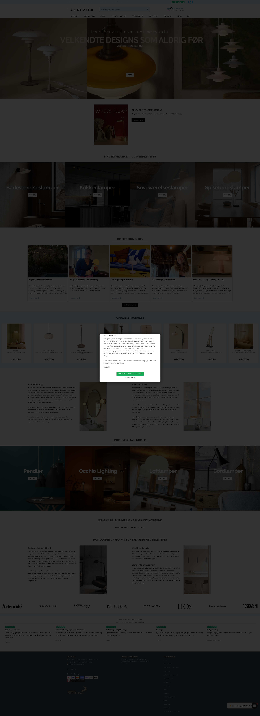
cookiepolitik (111, 353)
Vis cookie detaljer (130, 378)
